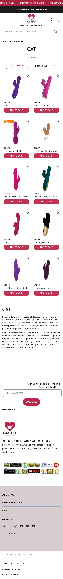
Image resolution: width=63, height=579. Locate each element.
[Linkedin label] (33, 526)
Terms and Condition (13, 564)
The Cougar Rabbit (12, 151)
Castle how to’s (12, 510)
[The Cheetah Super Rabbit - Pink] (16, 179)
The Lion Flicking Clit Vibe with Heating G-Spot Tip (46, 197)
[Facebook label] (10, 526)
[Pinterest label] (16, 526)
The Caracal (9, 242)
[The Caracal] (16, 224)
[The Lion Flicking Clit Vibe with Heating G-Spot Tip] (46, 179)
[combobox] (31, 31)
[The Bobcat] (16, 87)
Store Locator (10, 575)
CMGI (11, 555)
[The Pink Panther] (46, 87)
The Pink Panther (41, 105)
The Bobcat (9, 105)
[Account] (51, 20)
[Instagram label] (4, 526)
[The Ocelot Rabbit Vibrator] (46, 133)
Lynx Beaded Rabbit (43, 288)
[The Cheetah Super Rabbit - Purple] (16, 270)
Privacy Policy (8, 410)
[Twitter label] (27, 526)
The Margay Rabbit (42, 242)
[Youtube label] (21, 526)
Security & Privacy (11, 569)
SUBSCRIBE (31, 401)
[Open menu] (8, 20)
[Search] (55, 31)
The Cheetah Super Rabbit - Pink (16, 197)
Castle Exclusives (14, 42)
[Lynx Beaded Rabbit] (46, 270)
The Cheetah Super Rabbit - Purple (16, 288)
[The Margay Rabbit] (46, 224)
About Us (8, 494)
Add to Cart (16, 110)
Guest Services (12, 502)
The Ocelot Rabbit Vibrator (46, 151)
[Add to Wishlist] (27, 76)
